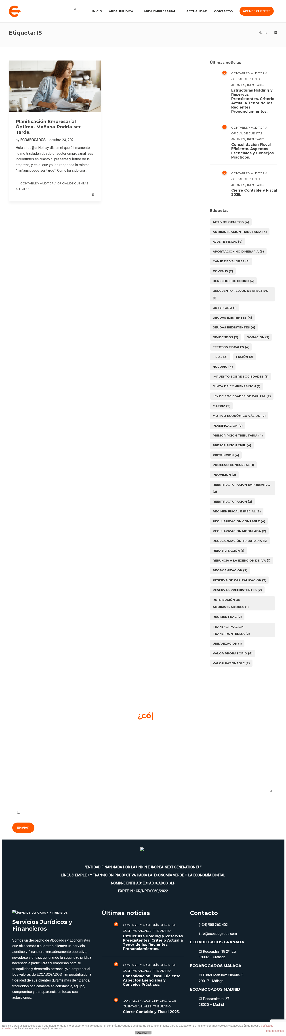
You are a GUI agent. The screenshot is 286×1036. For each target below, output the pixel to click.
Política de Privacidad (66, 812)
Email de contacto (113, 734)
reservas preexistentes (237, 590)
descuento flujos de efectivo (241, 294)
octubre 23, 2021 (62, 140)
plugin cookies (275, 1030)
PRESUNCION (226, 455)
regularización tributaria (240, 541)
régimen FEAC (227, 616)
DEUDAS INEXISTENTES (234, 327)
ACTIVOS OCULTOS (231, 222)
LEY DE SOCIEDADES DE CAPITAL (242, 396)
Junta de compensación (236, 386)
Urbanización (227, 643)
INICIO (97, 11)
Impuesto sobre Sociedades (241, 376)
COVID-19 (223, 271)
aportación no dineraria (238, 251)
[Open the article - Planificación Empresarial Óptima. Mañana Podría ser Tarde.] (55, 86)
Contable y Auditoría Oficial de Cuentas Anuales (249, 79)
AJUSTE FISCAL (227, 241)
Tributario (255, 85)
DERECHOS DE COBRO (233, 281)
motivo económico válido (239, 416)
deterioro (225, 307)
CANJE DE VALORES (231, 261)
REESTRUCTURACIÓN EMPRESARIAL (241, 488)
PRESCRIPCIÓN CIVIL (232, 445)
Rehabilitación (228, 550)
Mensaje (20, 760)
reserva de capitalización (239, 580)
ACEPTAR (143, 1033)
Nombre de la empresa (30, 734)
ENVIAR (23, 828)
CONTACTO (223, 11)
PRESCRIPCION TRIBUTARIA (238, 435)
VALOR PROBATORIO (232, 653)
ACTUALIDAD (196, 11)
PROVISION (224, 474)
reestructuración (232, 501)
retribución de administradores (231, 603)
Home (263, 32)
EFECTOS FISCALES (231, 347)
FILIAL (220, 357)
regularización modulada (239, 531)
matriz (221, 406)
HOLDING (223, 366)
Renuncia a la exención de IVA (241, 560)
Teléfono (193, 734)
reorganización (230, 570)
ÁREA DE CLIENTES (256, 11)
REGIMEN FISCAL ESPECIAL (237, 511)
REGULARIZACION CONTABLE (239, 521)
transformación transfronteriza (231, 630)
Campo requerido (256, 802)
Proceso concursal (233, 465)
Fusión (244, 357)
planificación (228, 425)
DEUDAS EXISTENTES (232, 317)
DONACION (258, 337)
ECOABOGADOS (33, 140)
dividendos (225, 337)
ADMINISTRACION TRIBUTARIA (240, 232)
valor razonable (231, 663)
